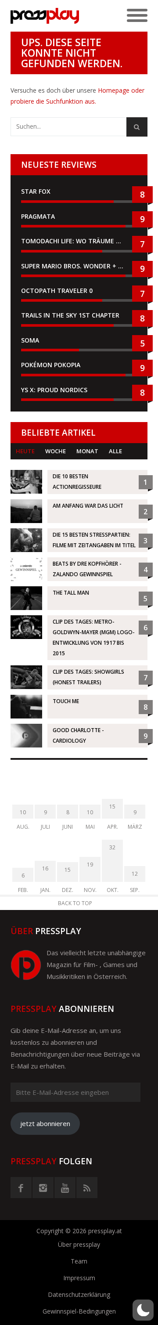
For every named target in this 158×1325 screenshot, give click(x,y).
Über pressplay (79, 1244)
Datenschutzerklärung (79, 1294)
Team (79, 1261)
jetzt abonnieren (45, 1123)
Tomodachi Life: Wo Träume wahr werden (79, 241)
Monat (87, 451)
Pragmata (38, 216)
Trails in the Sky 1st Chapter (71, 315)
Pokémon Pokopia (50, 365)
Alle (115, 451)
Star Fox (35, 191)
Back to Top (75, 903)
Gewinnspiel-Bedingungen (79, 1311)
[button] (143, 1310)
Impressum (79, 1278)
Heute (25, 451)
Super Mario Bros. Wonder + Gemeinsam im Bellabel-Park (79, 266)
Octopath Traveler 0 (57, 290)
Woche (55, 451)
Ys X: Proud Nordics (54, 390)
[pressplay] (45, 16)
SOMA (30, 340)
